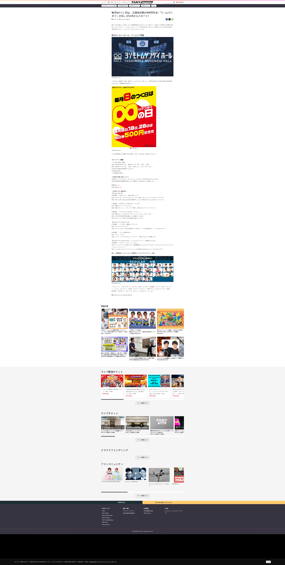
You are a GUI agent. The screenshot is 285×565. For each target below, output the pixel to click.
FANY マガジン (117, 77)
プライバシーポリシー (129, 511)
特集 (112, 2)
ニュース (103, 2)
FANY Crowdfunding (107, 520)
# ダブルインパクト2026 (109, 5)
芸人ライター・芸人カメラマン (122, 2)
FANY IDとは (121, 502)
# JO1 (153, 5)
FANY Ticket (105, 513)
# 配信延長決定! (123, 5)
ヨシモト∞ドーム (117, 295)
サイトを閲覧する (142, 403)
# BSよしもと (145, 5)
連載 (108, 2)
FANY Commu (106, 524)
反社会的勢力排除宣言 (129, 513)
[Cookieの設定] (92, 561)
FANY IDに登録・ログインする (163, 502)
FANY (103, 511)
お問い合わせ (147, 513)
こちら (118, 185)
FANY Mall (105, 522)
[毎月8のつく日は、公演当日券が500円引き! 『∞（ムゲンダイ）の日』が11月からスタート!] (167, 19)
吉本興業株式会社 (148, 511)
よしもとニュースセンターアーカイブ (173, 512)
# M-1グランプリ (134, 5)
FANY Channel (106, 517)
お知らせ (128, 19)
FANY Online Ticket (107, 515)
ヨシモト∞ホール (127, 295)
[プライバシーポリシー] (104, 561)
